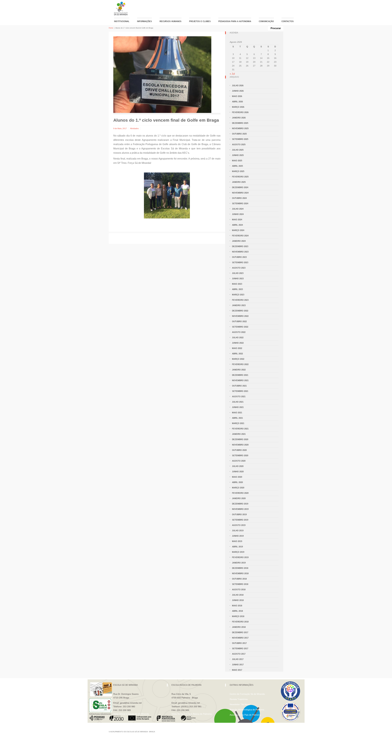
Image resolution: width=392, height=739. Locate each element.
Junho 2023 (238, 278)
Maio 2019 (237, 541)
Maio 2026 (237, 96)
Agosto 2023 (238, 268)
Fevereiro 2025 (240, 177)
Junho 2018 (238, 600)
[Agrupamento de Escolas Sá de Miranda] (121, 8)
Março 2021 (238, 423)
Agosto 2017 (238, 654)
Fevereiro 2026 (240, 112)
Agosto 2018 (238, 589)
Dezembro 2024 (240, 187)
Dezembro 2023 (240, 246)
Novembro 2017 (240, 638)
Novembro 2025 (240, 128)
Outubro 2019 (239, 514)
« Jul (232, 73)
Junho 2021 (238, 407)
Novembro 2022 (240, 316)
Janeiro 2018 (239, 627)
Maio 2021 (237, 412)
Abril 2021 (237, 418)
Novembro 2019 (240, 509)
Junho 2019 (238, 536)
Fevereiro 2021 (240, 429)
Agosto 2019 (238, 525)
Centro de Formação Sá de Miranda (247, 694)
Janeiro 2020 (239, 498)
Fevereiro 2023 (240, 300)
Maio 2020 (237, 477)
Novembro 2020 (240, 445)
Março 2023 (238, 295)
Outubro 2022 (239, 321)
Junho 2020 (238, 471)
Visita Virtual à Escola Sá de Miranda (131, 714)
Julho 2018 (237, 595)
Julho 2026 (237, 85)
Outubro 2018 (239, 579)
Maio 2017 (237, 670)
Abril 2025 (237, 166)
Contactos (287, 21)
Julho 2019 (237, 530)
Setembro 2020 (240, 455)
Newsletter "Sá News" (240, 704)
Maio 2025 (237, 160)
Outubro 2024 (239, 198)
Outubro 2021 (239, 386)
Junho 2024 (238, 214)
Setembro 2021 (240, 391)
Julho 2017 (237, 659)
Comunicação (266, 21)
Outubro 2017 (239, 643)
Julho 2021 (237, 402)
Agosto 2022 (238, 332)
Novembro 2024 (240, 193)
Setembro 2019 (240, 520)
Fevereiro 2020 (240, 493)
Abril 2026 (237, 101)
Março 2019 (238, 552)
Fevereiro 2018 (240, 622)
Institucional (121, 21)
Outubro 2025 (239, 134)
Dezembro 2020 (240, 439)
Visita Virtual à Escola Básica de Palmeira (192, 714)
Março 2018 (238, 616)
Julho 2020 (237, 466)
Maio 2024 (237, 219)
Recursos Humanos (170, 21)
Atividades (134, 128)
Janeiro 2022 (239, 370)
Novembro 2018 (240, 573)
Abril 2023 (237, 289)
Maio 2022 (237, 348)
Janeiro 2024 (239, 241)
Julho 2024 (237, 209)
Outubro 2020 (239, 450)
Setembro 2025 (240, 139)
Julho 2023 (237, 273)
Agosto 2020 (238, 461)
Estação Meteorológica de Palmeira (247, 709)
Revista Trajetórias (239, 699)
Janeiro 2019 (239, 563)
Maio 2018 (237, 605)
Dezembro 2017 (240, 632)
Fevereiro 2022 (240, 364)
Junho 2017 (238, 664)
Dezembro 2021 (240, 375)
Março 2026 (238, 107)
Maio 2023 (237, 284)
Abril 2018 (237, 611)
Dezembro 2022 (240, 311)
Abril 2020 (237, 482)
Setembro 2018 (240, 584)
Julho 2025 (237, 150)
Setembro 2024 (240, 203)
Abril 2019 (237, 547)
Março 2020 (238, 488)
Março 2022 (238, 359)
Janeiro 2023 (239, 305)
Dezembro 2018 (240, 568)
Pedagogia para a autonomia (234, 21)
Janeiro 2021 (239, 434)
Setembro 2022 (240, 327)
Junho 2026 (238, 91)
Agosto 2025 (238, 144)
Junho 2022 (238, 343)
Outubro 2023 (239, 257)
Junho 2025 (238, 155)
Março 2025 (238, 171)
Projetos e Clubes (200, 21)
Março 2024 (238, 230)
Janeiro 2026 (239, 118)
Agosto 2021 (238, 396)
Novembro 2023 (240, 252)
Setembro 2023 (240, 262)
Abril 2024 (237, 225)
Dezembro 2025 (240, 123)
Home (111, 28)
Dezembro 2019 (240, 504)
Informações (144, 21)
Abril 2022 (237, 353)
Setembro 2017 (240, 648)
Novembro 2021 (240, 380)
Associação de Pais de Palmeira (245, 715)
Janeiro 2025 (239, 182)
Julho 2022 (237, 337)
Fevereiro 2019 (240, 557)
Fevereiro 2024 (240, 236)
